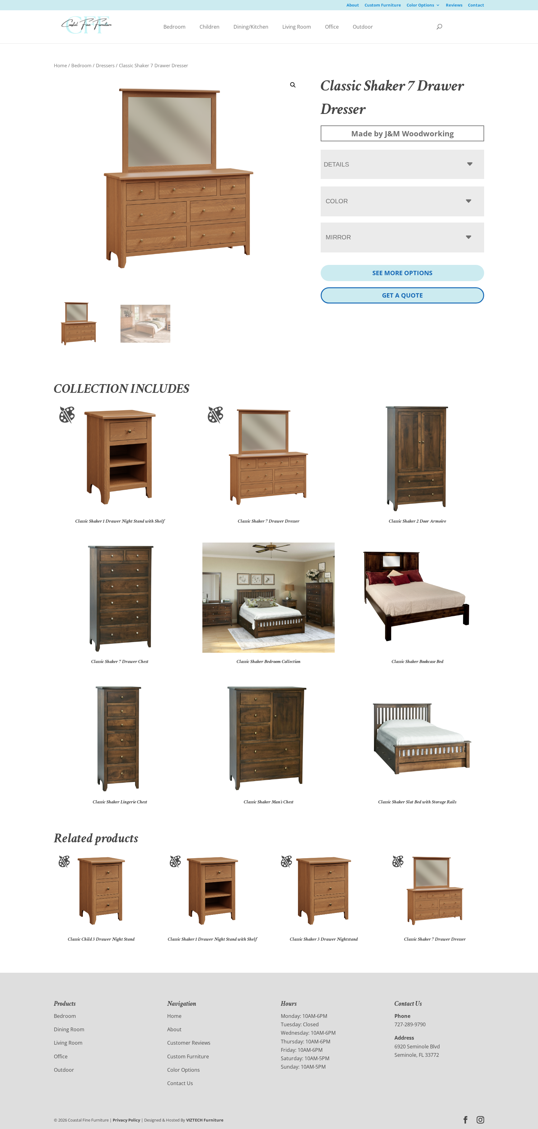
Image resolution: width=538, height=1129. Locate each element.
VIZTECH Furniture (205, 1120)
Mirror (338, 237)
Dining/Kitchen (251, 26)
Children (209, 26)
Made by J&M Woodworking (402, 133)
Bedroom (174, 26)
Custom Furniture (383, 5)
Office (332, 26)
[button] (293, 85)
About (353, 5)
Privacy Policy (126, 1120)
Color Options (420, 5)
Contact (476, 5)
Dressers (105, 65)
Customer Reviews (188, 1042)
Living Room (296, 26)
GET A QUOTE (402, 295)
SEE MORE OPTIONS (402, 273)
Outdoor (363, 26)
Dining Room (69, 1029)
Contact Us (180, 1083)
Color (337, 201)
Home (60, 65)
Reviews (454, 5)
